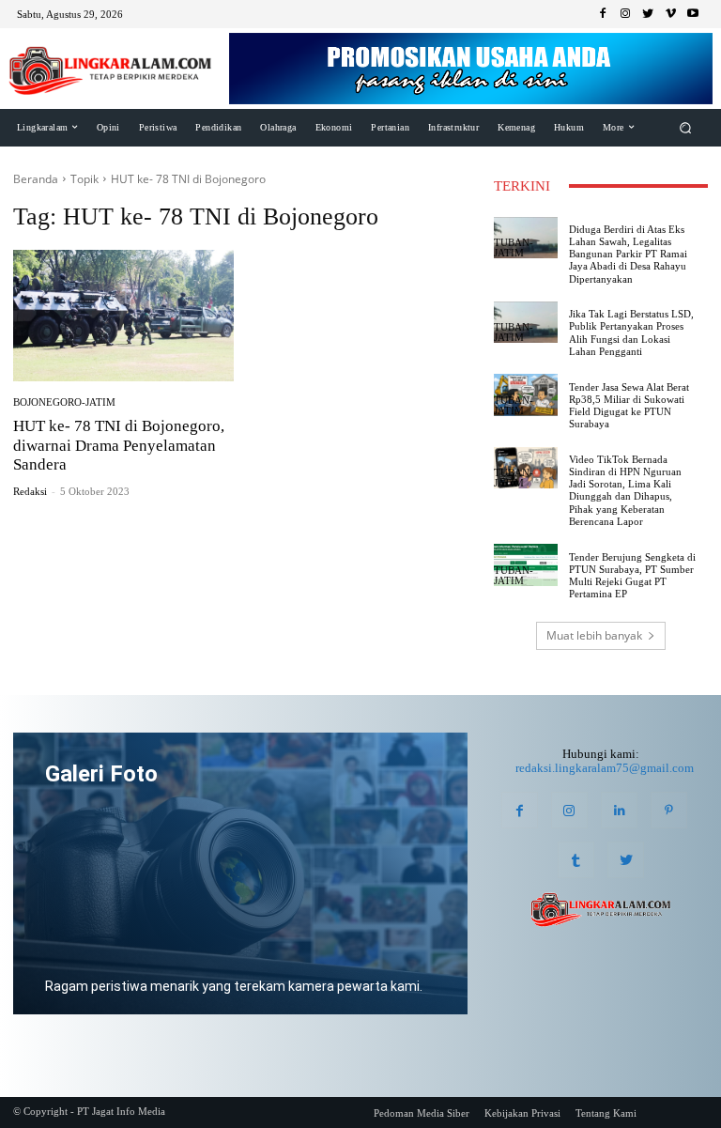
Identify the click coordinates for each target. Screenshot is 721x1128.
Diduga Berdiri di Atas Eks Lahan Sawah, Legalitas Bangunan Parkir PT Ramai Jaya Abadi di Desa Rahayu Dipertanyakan (628, 254)
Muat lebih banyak (594, 635)
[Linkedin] (619, 810)
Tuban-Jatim (513, 248)
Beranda (35, 179)
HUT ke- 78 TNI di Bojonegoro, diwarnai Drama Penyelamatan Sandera (118, 445)
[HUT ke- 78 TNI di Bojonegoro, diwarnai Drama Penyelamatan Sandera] (123, 316)
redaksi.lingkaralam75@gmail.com (604, 768)
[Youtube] (693, 14)
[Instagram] (625, 14)
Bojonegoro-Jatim (64, 402)
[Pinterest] (669, 810)
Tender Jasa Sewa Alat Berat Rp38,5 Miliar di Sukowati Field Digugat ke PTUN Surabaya (629, 405)
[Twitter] (648, 14)
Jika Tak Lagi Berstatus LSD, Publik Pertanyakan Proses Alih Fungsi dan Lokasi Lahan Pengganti (631, 332)
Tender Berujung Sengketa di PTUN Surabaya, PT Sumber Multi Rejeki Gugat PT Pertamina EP (632, 575)
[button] (685, 127)
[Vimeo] (670, 14)
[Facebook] (602, 14)
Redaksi (30, 491)
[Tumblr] (576, 860)
